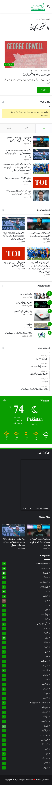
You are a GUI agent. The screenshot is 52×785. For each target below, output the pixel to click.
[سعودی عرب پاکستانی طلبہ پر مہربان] (42, 304)
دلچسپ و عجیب (44, 661)
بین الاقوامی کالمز (44, 586)
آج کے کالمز (45, 758)
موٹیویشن (45, 642)
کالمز (47, 754)
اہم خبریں (45, 689)
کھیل (46, 610)
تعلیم (47, 591)
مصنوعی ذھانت (44, 721)
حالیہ (43, 128)
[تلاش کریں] (48, 7)
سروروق (46, 693)
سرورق (46, 19)
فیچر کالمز (46, 763)
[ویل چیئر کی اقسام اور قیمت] (42, 296)
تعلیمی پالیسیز (45, 633)
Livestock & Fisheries (39, 703)
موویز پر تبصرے (44, 735)
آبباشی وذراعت (44, 568)
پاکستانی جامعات (44, 614)
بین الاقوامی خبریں (44, 582)
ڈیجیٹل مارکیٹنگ (44, 744)
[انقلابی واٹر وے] (42, 326)
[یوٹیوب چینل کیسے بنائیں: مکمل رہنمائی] (42, 315)
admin (45, 71)
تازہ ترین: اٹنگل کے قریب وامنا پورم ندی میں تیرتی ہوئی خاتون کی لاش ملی (14, 264)
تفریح (46, 652)
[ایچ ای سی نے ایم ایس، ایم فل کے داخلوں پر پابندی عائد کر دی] (42, 335)
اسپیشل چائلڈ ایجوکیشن (42, 624)
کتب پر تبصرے (44, 740)
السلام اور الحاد (45, 712)
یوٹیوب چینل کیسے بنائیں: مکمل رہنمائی (23, 311)
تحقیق (46, 619)
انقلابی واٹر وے (28, 324)
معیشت (46, 679)
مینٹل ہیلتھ (45, 698)
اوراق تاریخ (45, 675)
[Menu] (3, 7)
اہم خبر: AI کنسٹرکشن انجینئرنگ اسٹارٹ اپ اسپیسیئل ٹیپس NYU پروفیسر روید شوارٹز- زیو (18, 193)
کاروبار (46, 600)
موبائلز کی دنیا (45, 730)
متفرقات (45, 596)
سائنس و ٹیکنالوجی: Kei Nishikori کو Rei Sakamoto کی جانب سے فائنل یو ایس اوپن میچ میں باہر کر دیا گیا (17, 153)
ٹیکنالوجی (46, 647)
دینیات (46, 638)
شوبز (47, 656)
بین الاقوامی (45, 573)
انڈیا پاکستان (45, 767)
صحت (46, 605)
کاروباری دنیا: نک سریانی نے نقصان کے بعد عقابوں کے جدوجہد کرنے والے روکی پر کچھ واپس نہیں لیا (18, 139)
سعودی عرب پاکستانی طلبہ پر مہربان (24, 302)
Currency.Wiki (42, 508)
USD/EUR (27, 508)
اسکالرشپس (45, 628)
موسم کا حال (45, 665)
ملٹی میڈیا (46, 749)
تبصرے (9, 128)
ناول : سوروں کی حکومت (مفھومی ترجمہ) (36, 75)
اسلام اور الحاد (45, 707)
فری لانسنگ (45, 716)
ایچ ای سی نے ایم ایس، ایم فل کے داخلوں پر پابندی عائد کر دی (18, 333)
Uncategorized (42, 563)
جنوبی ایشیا (46, 577)
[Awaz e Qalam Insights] (38, 6)
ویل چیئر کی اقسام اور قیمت (26, 294)
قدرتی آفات (45, 670)
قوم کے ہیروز (44, 684)
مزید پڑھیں (43, 89)
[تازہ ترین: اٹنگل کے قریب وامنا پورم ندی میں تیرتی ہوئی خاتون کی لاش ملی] (41, 182)
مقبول (27, 128)
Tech (46, 726)
